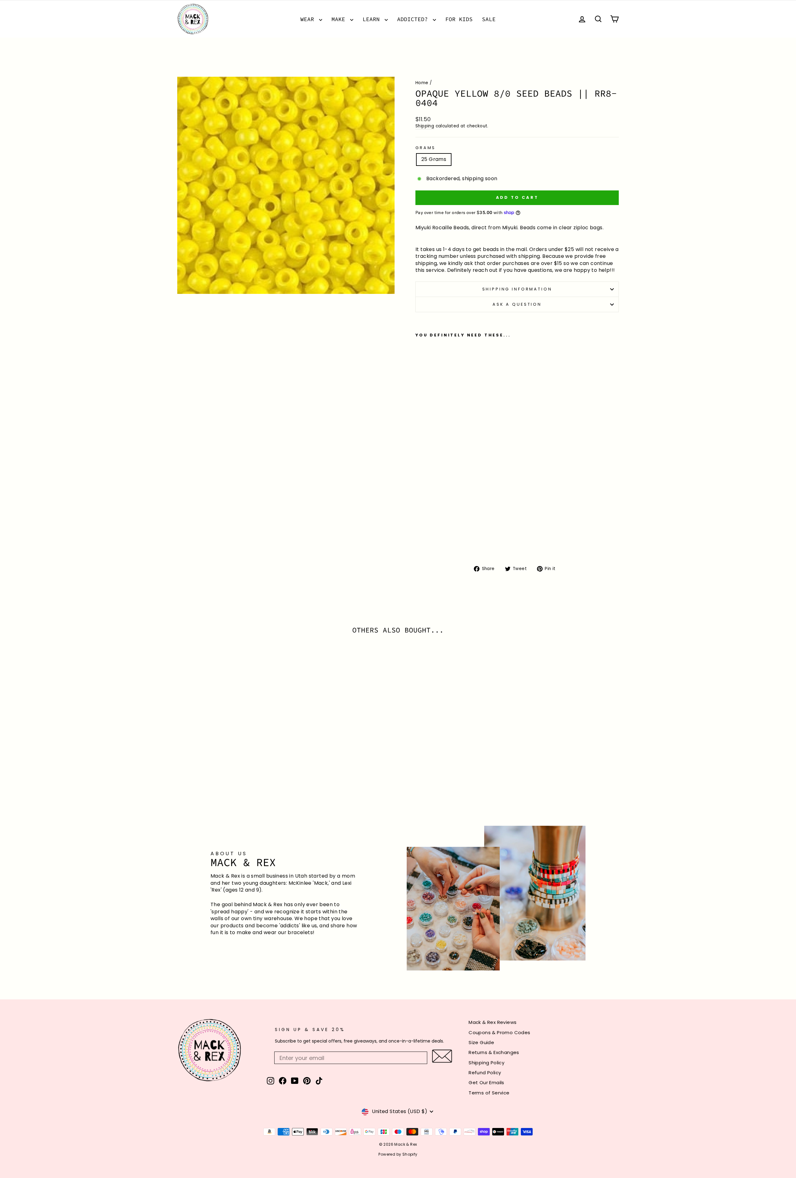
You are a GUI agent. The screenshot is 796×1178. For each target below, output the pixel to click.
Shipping (424, 126)
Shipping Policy (486, 1062)
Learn (373, 19)
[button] (442, 1056)
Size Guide (481, 1042)
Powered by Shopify (397, 1154)
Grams (425, 147)
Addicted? (414, 19)
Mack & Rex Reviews (492, 1022)
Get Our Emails (486, 1082)
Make (340, 19)
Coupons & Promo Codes (499, 1032)
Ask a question (517, 304)
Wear (308, 19)
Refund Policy (485, 1072)
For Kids (459, 19)
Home (421, 83)
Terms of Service (489, 1092)
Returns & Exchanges (494, 1052)
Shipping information (517, 289)
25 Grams (433, 159)
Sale (489, 19)
